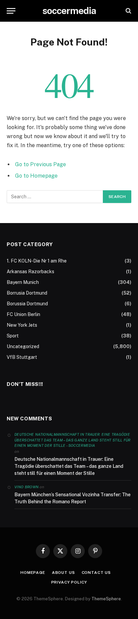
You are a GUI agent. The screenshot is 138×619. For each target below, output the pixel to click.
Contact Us (96, 572)
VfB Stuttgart (22, 357)
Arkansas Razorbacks (30, 271)
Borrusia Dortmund (27, 293)
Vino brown (26, 487)
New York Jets (22, 325)
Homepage (32, 572)
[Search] (127, 10)
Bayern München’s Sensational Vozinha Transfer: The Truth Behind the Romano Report (72, 498)
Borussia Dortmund (27, 303)
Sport (13, 335)
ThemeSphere (106, 598)
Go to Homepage (36, 176)
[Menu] (11, 10)
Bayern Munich (23, 282)
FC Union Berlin (23, 314)
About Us (63, 572)
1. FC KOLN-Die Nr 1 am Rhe (37, 261)
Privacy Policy (69, 582)
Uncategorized (23, 346)
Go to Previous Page (40, 164)
